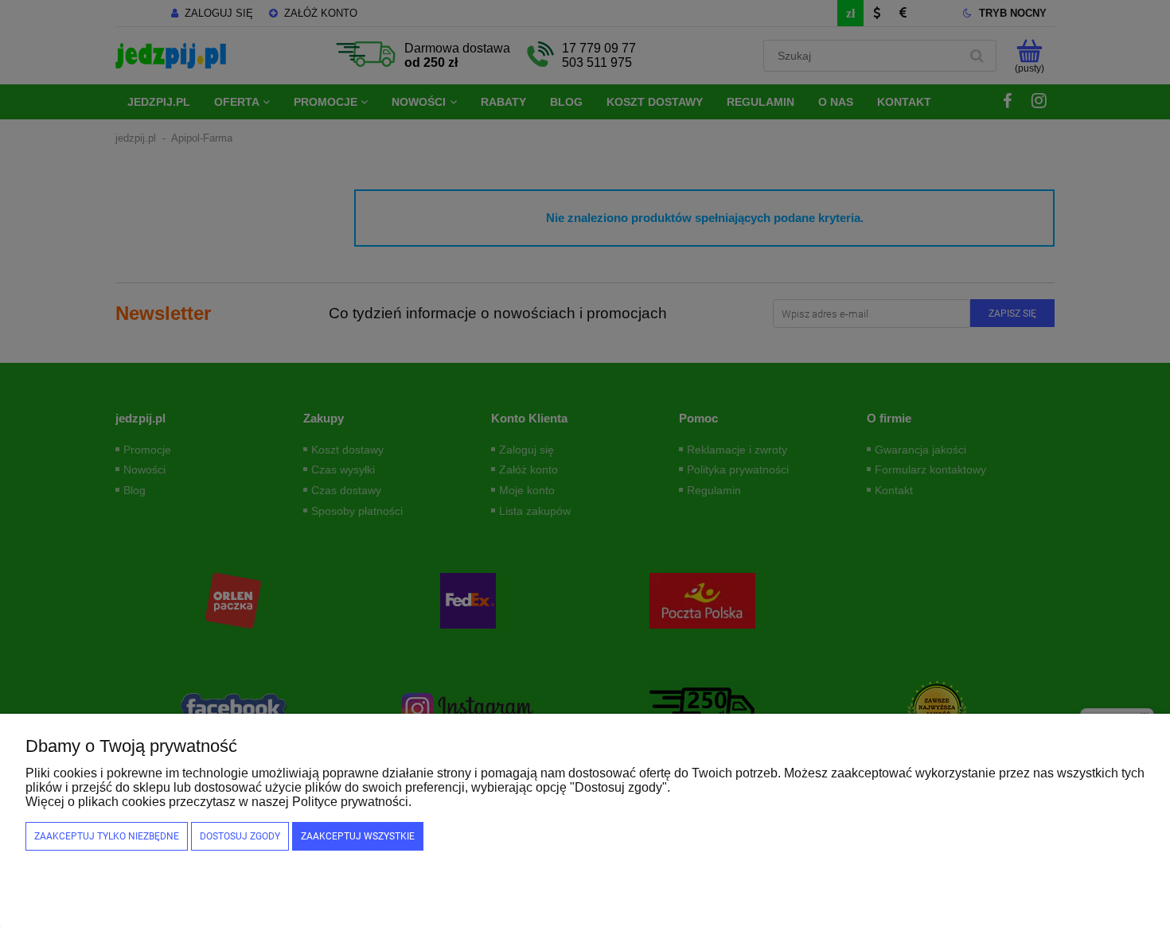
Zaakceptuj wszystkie (358, 836)
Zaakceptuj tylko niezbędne (106, 836)
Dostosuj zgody (240, 836)
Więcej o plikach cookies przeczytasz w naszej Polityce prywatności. (218, 801)
